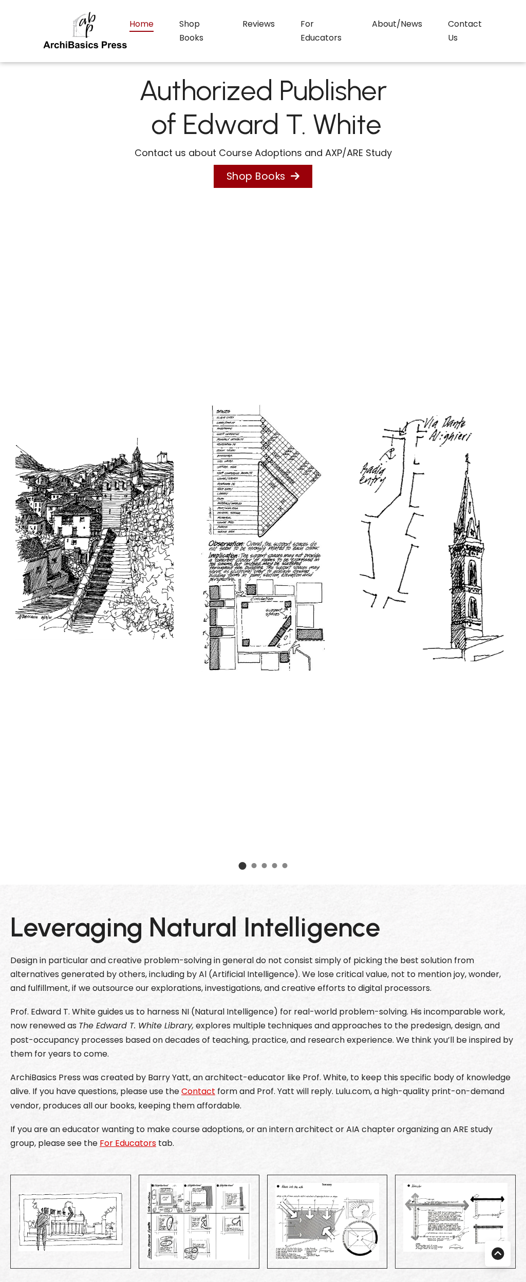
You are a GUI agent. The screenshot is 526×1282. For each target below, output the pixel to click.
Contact (198, 1091)
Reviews (258, 24)
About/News (397, 24)
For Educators (321, 31)
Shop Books (191, 31)
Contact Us (465, 31)
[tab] (243, 866)
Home (141, 24)
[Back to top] (498, 1254)
